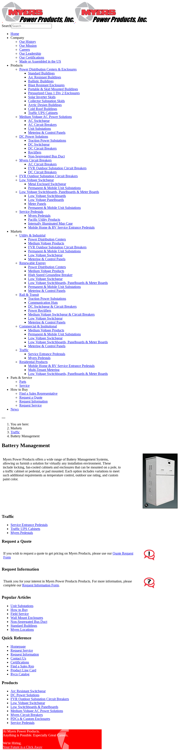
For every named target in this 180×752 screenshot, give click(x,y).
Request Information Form (40, 585)
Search (6, 26)
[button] (17, 38)
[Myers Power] (74, 22)
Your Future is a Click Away (22, 747)
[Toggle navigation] (3, 418)
